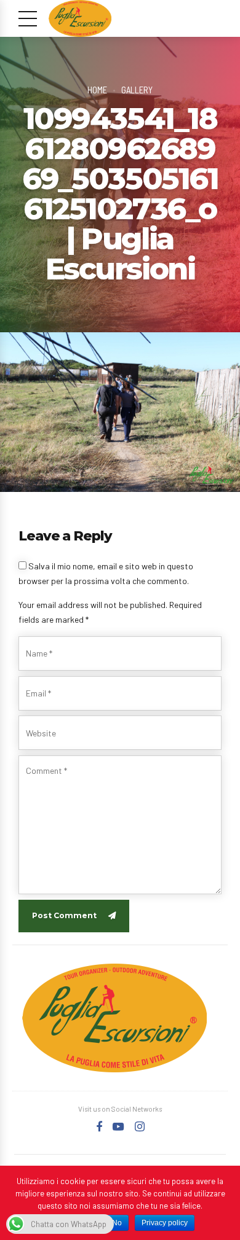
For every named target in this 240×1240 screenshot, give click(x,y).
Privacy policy (165, 1223)
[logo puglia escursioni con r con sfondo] (114, 1018)
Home (97, 89)
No (117, 1223)
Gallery (137, 89)
